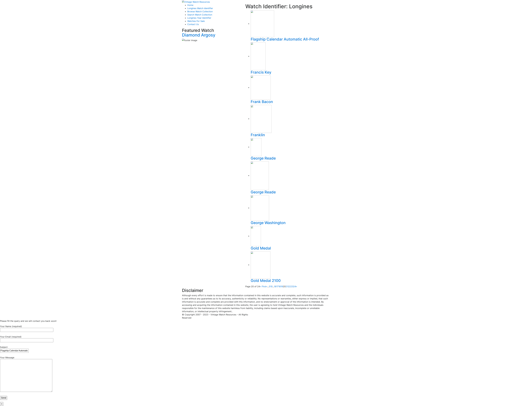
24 (294, 286)
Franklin (258, 135)
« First (263, 286)
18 (279, 286)
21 (287, 286)
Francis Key (261, 72)
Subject (4, 347)
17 (277, 286)
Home (190, 5)
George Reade (263, 158)
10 (271, 286)
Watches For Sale (196, 21)
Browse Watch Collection (200, 11)
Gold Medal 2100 (266, 280)
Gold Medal (261, 248)
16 (275, 286)
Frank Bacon (262, 101)
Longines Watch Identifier (200, 8)
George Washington (268, 222)
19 (282, 286)
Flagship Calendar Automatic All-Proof (285, 39)
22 (289, 286)
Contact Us (193, 24)
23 (292, 286)
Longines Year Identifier (199, 18)
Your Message (7, 357)
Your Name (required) (11, 326)
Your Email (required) (10, 336)
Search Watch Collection (199, 14)
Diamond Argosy (198, 35)
